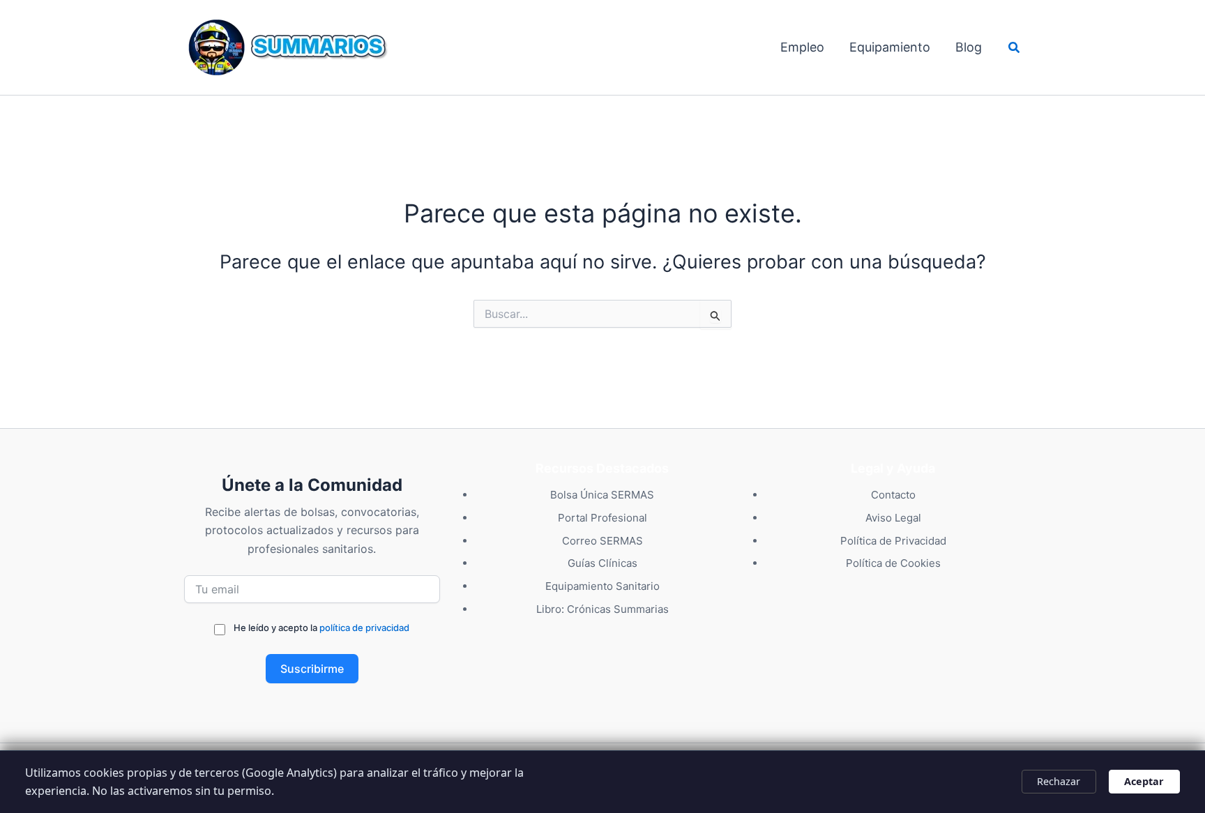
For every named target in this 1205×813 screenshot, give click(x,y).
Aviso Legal (893, 517)
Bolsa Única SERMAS (602, 494)
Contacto (893, 494)
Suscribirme (312, 669)
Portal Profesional (602, 517)
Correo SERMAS (602, 540)
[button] (1014, 47)
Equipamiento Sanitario (602, 586)
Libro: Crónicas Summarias (602, 609)
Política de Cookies (893, 563)
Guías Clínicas (602, 563)
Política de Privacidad (893, 540)
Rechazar (1058, 781)
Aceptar (1144, 781)
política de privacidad (364, 627)
